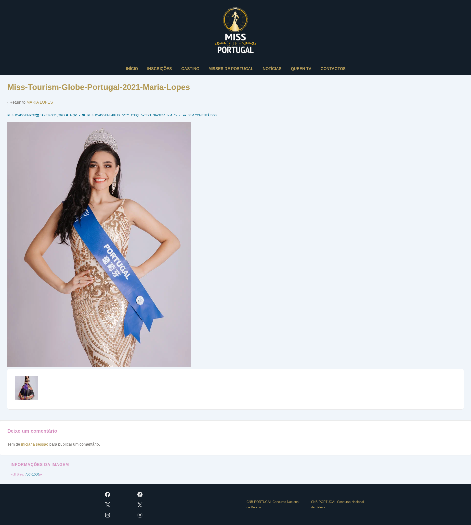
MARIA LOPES (39, 102)
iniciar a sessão (34, 444)
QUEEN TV (301, 69)
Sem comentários (202, 115)
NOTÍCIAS (272, 69)
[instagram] (107, 515)
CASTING (190, 69)
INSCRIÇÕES (159, 69)
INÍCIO (132, 69)
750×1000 (32, 474)
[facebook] (107, 494)
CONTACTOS (333, 69)
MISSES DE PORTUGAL (231, 69)
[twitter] (107, 505)
